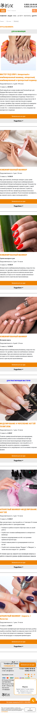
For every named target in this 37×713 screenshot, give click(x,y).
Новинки (3, 16)
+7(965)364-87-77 (9, 666)
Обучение (8, 21)
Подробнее (4, 711)
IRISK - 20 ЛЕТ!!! (18, 16)
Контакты (27, 16)
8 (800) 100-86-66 (30, 4)
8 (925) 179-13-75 (30, 7)
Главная (2, 21)
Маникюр (16, 21)
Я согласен (30, 709)
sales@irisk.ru (10, 670)
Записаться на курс (18, 116)
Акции (10, 16)
